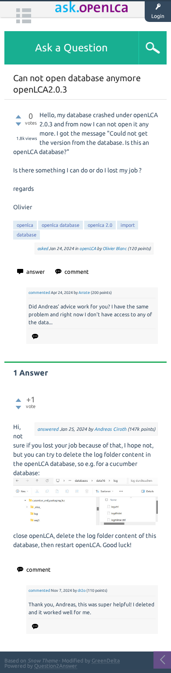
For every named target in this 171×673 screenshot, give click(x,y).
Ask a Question (71, 48)
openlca (25, 225)
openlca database (60, 225)
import (128, 225)
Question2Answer (55, 666)
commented (39, 292)
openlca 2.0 (100, 225)
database (26, 234)
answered (47, 429)
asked (42, 248)
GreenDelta (106, 660)
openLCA (87, 248)
